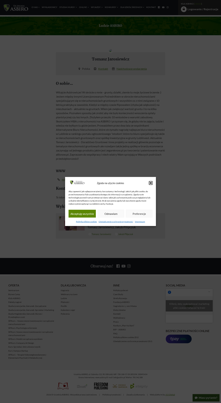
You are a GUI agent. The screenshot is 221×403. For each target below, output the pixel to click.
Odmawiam (110, 213)
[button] (150, 183)
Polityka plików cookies (86, 221)
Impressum (140, 221)
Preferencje (139, 213)
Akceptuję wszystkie (82, 213)
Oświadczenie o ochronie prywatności (116, 221)
